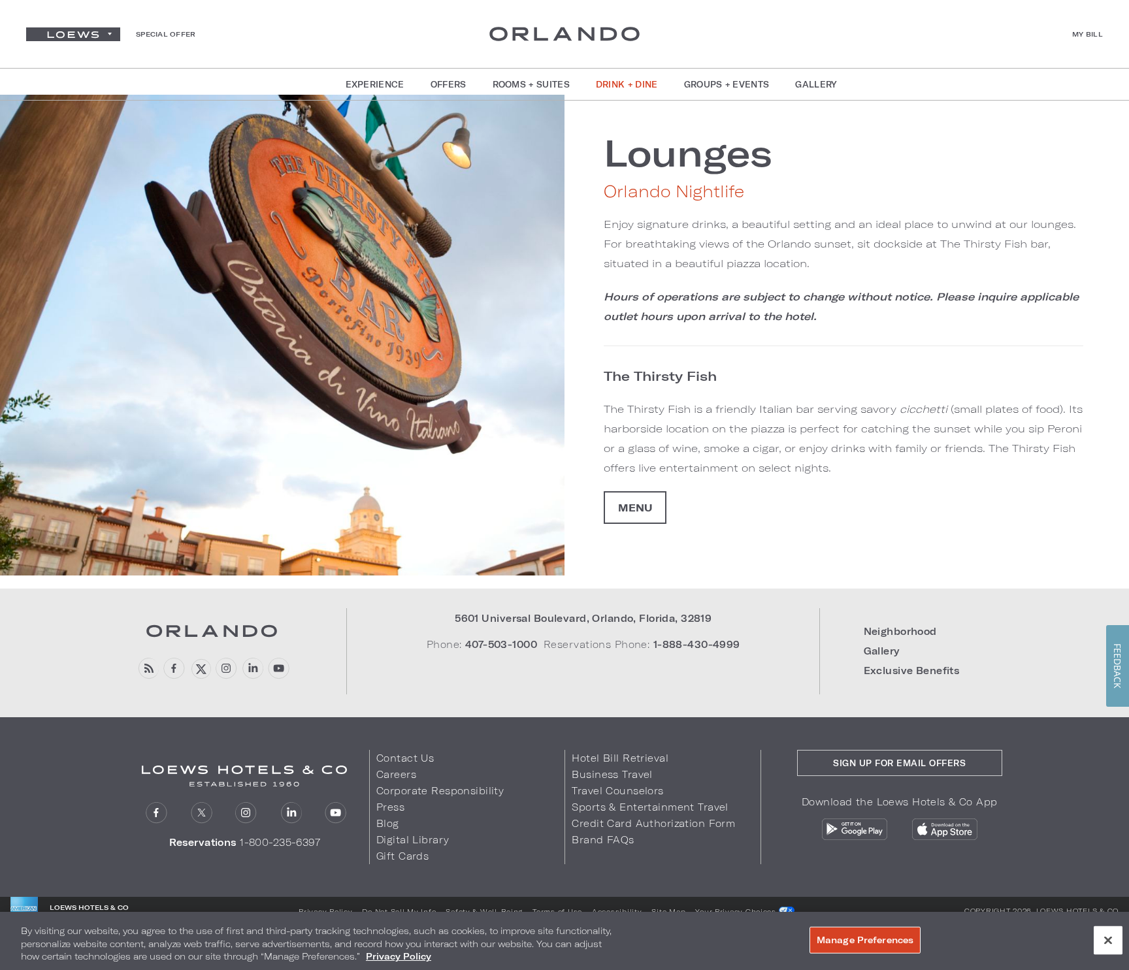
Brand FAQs (603, 839)
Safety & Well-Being (484, 911)
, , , (583, 618)
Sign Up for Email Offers (899, 763)
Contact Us (405, 758)
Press (390, 807)
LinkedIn (291, 813)
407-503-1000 (501, 644)
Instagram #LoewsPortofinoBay (226, 668)
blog (148, 668)
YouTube (278, 668)
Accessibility (617, 911)
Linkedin (252, 668)
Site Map (668, 911)
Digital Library (412, 839)
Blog (387, 823)
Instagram (246, 813)
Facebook (174, 668)
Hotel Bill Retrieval (620, 758)
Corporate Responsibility (440, 790)
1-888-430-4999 (696, 644)
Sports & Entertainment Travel (650, 807)
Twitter (201, 813)
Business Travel (612, 774)
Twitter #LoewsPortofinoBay (200, 668)
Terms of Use (557, 911)
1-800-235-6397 (280, 842)
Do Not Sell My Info (399, 911)
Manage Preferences (865, 939)
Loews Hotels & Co (1077, 910)
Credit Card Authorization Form (653, 823)
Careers (396, 774)
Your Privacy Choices (736, 911)
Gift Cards (402, 856)
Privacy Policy (325, 911)
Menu (635, 507)
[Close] (1108, 940)
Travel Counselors (617, 790)
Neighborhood (900, 631)
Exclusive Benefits (912, 670)
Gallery (882, 650)
